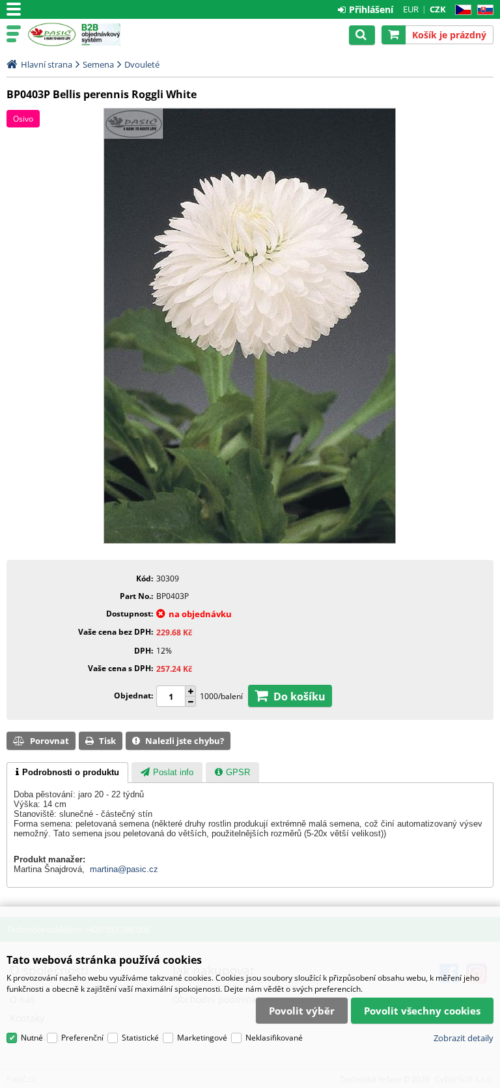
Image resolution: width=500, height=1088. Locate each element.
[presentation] (67, 772)
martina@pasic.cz (124, 869)
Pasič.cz (51, 34)
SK (483, 10)
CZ (460, 10)
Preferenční (82, 1037)
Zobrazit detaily (463, 1038)
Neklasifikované (274, 1037)
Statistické (140, 1037)
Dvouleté (142, 64)
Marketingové (202, 1037)
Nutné (32, 1037)
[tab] (67, 772)
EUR (411, 9)
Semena (98, 64)
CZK (438, 9)
